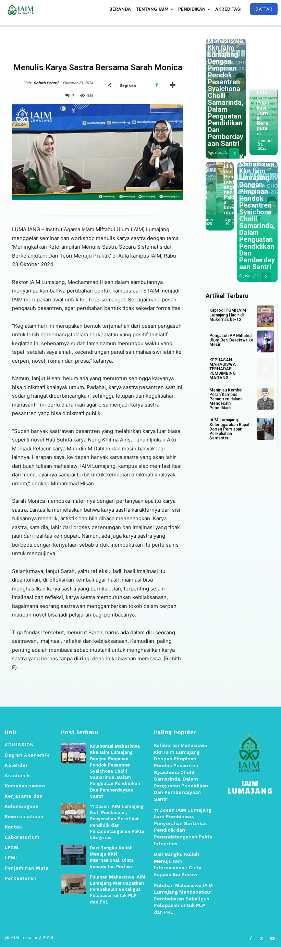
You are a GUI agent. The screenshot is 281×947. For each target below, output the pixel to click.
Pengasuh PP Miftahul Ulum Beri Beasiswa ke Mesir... (231, 340)
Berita (96, 57)
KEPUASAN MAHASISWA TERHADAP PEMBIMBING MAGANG (222, 369)
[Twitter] (262, 938)
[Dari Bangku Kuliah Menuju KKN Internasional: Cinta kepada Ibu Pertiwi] (73, 855)
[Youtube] (272, 938)
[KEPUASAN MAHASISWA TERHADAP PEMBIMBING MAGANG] (265, 369)
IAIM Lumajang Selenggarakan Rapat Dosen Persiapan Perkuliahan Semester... (229, 429)
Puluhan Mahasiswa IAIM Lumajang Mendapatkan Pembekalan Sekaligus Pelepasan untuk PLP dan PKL (117, 889)
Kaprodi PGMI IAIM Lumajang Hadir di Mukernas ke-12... (227, 315)
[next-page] (234, 153)
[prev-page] (222, 153)
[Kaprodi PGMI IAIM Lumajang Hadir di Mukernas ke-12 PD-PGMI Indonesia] (265, 316)
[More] (173, 85)
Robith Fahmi (46, 83)
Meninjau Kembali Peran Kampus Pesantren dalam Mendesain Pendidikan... (226, 399)
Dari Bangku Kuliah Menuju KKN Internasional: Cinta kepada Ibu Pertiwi (220, 171)
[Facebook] (156, 85)
